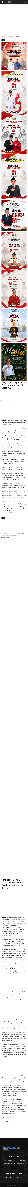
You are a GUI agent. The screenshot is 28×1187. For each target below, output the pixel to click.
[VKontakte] (21, 1177)
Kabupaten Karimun (10, 517)
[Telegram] (18, 395)
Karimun (8, 36)
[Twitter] (11, 395)
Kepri (21, 517)
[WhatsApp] (14, 395)
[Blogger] (6, 1177)
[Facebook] (7, 395)
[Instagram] (17, 1177)
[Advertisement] (14, 19)
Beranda (3, 36)
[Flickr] (14, 1177)
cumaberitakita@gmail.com (16, 1167)
